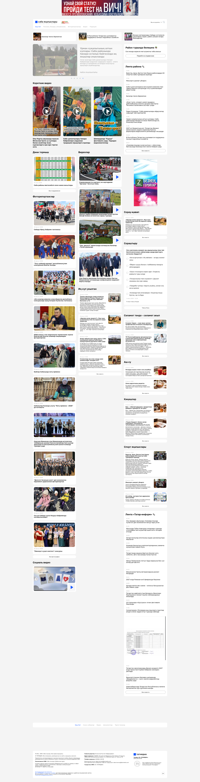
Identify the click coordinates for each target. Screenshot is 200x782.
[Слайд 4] (80, 78)
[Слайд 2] (74, 78)
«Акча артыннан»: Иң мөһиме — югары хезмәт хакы (147, 259)
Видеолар (84, 152)
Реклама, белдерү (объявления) (54, 27)
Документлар (107, 725)
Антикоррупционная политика (43, 771)
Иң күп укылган (87, 289)
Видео (85, 27)
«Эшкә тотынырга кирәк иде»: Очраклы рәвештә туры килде (144, 273)
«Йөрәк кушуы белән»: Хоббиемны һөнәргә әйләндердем (146, 266)
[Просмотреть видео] (46, 111)
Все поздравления (54, 191)
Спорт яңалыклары (135, 447)
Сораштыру (130, 243)
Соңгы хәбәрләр (88, 725)
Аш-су (127, 362)
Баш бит (38, 27)
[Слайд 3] (77, 78)
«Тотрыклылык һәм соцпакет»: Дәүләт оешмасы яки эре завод (144, 280)
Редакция (93, 27)
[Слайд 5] (82, 78)
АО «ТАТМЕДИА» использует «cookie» (45, 773)
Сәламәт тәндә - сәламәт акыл (142, 315)
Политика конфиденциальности (44, 775)
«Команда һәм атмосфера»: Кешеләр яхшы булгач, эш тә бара (145, 294)
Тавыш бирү (145, 308)
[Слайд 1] (71, 78)
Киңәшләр (130, 399)
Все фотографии (54, 557)
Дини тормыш (41, 152)
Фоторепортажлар (74, 27)
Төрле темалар (120, 725)
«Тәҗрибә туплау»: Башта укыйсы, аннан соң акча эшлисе (146, 287)
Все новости (100, 374)
